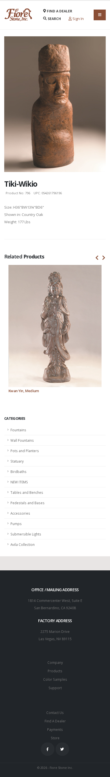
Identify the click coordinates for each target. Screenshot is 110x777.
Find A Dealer (55, 721)
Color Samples (55, 679)
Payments (55, 729)
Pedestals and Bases (27, 503)
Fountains (18, 430)
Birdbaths (18, 471)
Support (55, 688)
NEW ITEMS (19, 482)
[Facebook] (47, 749)
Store (55, 738)
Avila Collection (22, 544)
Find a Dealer (59, 11)
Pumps (16, 523)
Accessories (20, 513)
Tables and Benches (26, 492)
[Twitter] (62, 749)
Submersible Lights (25, 534)
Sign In (78, 18)
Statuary (17, 461)
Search (54, 18)
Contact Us (55, 712)
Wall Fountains (22, 440)
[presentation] (97, 258)
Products (55, 671)
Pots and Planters (24, 450)
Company (55, 662)
